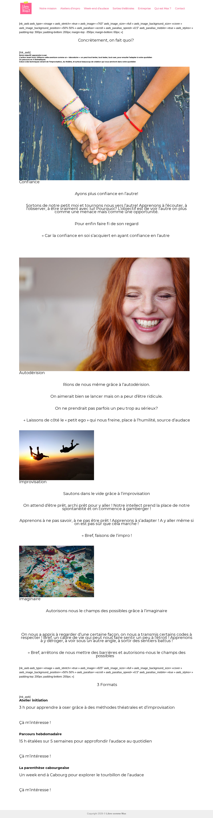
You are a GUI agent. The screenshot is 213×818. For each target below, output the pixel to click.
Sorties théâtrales (123, 8)
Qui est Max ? (162, 8)
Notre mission (48, 8)
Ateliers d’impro (70, 8)
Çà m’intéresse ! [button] (35, 722)
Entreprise (144, 8)
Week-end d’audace (96, 8)
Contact (180, 8)
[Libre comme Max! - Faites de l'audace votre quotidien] (26, 8)
